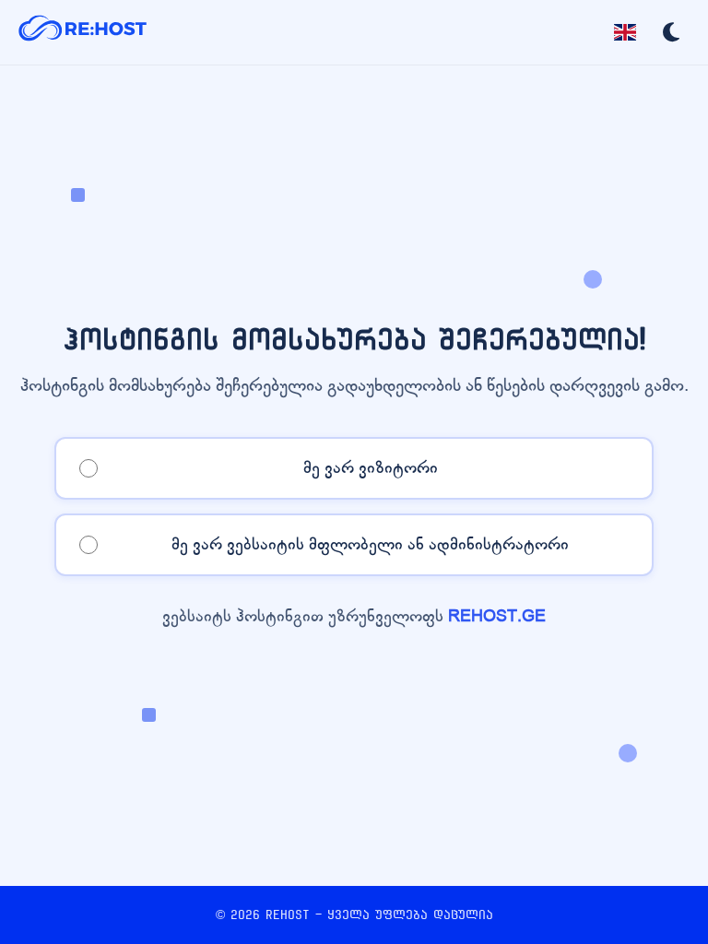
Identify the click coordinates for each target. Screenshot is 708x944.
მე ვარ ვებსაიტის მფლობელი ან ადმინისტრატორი (370, 544)
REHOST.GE (497, 616)
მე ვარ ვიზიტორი (370, 467)
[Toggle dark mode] (671, 32)
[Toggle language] (625, 32)
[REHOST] (83, 32)
